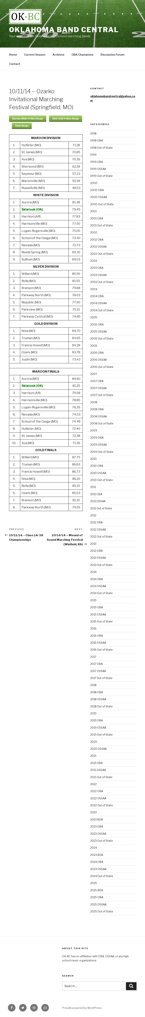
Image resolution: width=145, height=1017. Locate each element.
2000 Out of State (102, 204)
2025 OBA (96, 897)
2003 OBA (96, 267)
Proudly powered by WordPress (82, 1007)
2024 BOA (96, 854)
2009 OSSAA (98, 444)
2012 (93, 515)
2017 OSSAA (98, 671)
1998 (93, 133)
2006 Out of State (101, 366)
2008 (93, 402)
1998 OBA (96, 140)
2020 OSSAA (98, 748)
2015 (93, 600)
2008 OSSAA (98, 416)
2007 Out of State (101, 395)
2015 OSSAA (98, 614)
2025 (93, 883)
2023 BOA (96, 819)
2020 (93, 741)
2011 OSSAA (98, 501)
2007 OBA (96, 381)
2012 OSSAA (98, 529)
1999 (93, 154)
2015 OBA (96, 607)
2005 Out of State (101, 338)
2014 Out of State (101, 593)
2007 (93, 373)
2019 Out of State (101, 734)
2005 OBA (97, 324)
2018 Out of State (101, 706)
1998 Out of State (101, 147)
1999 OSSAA (98, 168)
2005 (93, 317)
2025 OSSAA (98, 904)
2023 (93, 812)
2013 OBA (96, 550)
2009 (93, 430)
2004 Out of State (101, 310)
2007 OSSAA (98, 388)
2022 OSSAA (98, 798)
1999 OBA (96, 161)
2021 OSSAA (98, 769)
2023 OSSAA (98, 833)
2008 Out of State (101, 423)
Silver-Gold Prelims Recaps (65, 118)
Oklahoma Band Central (64, 30)
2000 (93, 183)
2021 (93, 755)
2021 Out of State (101, 777)
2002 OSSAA (98, 246)
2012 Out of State (101, 536)
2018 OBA (96, 692)
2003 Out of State (101, 282)
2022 (93, 784)
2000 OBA (97, 190)
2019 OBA (96, 720)
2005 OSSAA (98, 331)
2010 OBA (96, 465)
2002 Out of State (101, 253)
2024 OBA (96, 861)
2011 (93, 487)
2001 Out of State (101, 225)
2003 (93, 260)
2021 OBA (96, 762)
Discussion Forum (112, 54)
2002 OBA (96, 239)
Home (13, 54)
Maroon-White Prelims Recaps (27, 118)
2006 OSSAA (98, 359)
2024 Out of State (101, 876)
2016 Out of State (101, 649)
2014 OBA (96, 579)
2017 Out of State (101, 678)
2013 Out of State (101, 564)
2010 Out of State (101, 480)
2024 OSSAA (98, 869)
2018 (93, 685)
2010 (93, 458)
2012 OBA (96, 522)
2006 (93, 345)
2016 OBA (96, 635)
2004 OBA (97, 296)
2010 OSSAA (98, 473)
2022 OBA (96, 791)
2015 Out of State (101, 621)
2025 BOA (96, 890)
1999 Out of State (101, 175)
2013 (93, 543)
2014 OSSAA (98, 586)
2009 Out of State (101, 451)
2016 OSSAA (98, 642)
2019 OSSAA (98, 727)
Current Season (34, 54)
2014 (93, 571)
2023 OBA (96, 826)
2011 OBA (96, 494)
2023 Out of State (101, 840)
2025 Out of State (101, 911)
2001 (93, 211)
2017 (93, 656)
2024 (93, 847)
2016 (93, 628)
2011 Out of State (101, 508)
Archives (58, 54)
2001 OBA (96, 218)
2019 (93, 713)
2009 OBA (97, 437)
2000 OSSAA (98, 197)
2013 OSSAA (98, 557)
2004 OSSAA (98, 303)
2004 (93, 289)
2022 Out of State (101, 805)
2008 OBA (97, 409)
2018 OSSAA (98, 699)
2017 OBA (96, 663)
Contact (14, 63)
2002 (93, 232)
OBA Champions (82, 54)
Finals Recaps (22, 125)
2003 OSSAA (98, 275)
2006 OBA (97, 352)
